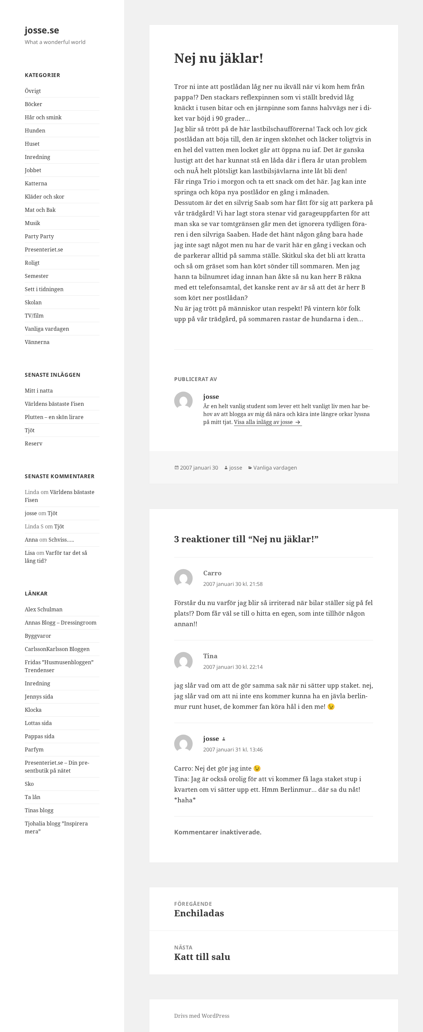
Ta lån (32, 797)
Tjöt (30, 430)
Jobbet (33, 170)
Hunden (35, 130)
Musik (32, 223)
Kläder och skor (44, 196)
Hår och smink (43, 117)
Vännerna (37, 342)
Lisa (30, 552)
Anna (31, 539)
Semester (37, 276)
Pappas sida (40, 736)
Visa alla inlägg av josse (264, 422)
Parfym (34, 749)
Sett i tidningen (44, 289)
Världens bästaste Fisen (54, 403)
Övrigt (33, 91)
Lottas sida (38, 723)
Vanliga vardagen (47, 328)
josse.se (42, 30)
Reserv (33, 443)
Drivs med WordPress (201, 1015)
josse (31, 513)
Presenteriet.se (44, 249)
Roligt (32, 262)
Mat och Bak (40, 209)
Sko (29, 783)
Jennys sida (39, 696)
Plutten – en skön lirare (54, 417)
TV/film (34, 315)
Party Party (39, 236)
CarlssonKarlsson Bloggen (57, 649)
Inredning (37, 157)
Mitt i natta (39, 390)
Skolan (33, 302)
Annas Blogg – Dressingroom (60, 622)
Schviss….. (61, 539)
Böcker (33, 104)
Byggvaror (38, 635)
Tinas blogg (39, 810)
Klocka (33, 709)
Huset (32, 143)
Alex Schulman (43, 609)
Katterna (36, 183)
